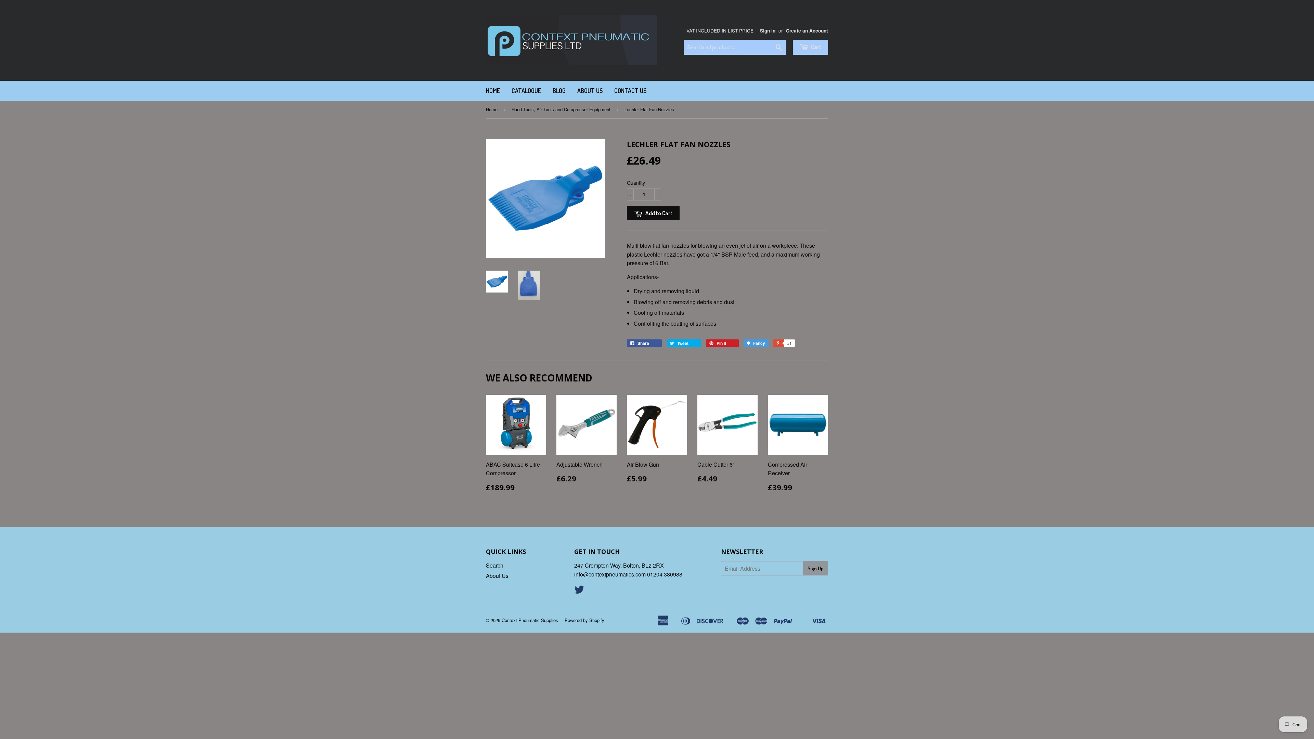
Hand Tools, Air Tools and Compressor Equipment (561, 109)
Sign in (767, 30)
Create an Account (807, 30)
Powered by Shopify (584, 620)
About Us (590, 90)
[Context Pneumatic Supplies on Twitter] (579, 591)
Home (493, 90)
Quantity (636, 182)
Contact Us (630, 90)
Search (494, 565)
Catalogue (526, 90)
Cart (815, 46)
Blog (559, 90)
